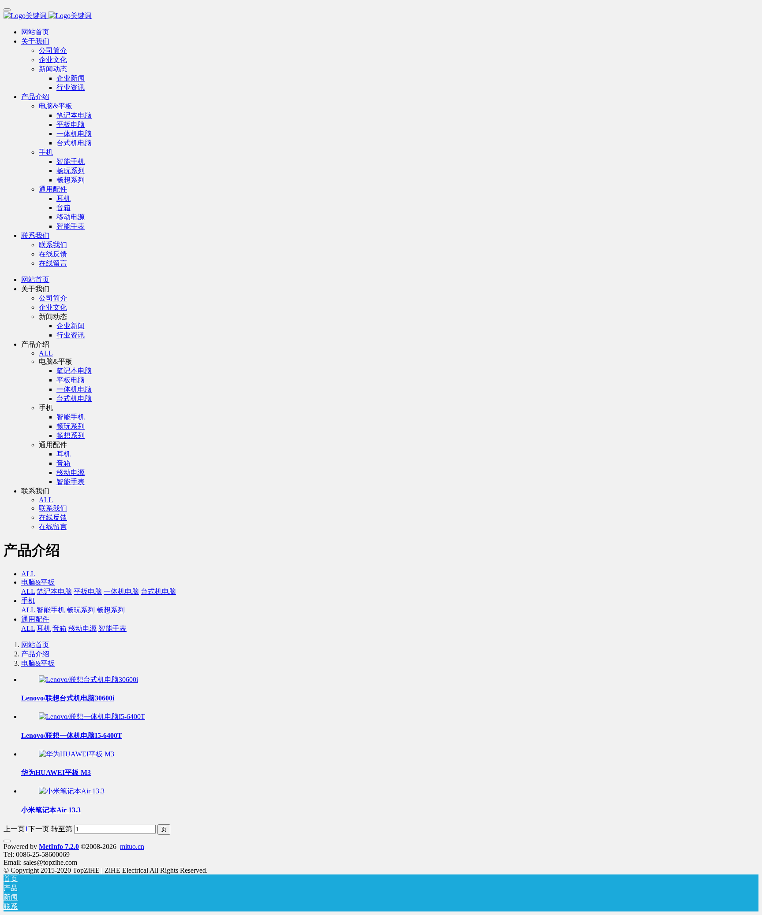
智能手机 (51, 610)
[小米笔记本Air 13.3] (72, 791)
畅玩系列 (81, 610)
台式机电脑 (158, 591)
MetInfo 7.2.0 (59, 846)
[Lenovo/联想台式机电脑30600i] (88, 679)
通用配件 (35, 619)
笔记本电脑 (54, 591)
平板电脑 (88, 591)
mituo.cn (132, 846)
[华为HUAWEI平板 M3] (76, 754)
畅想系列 (111, 610)
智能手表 (112, 628)
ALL (46, 353)
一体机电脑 (121, 591)
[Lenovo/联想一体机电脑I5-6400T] (92, 716)
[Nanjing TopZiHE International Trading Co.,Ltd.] (381, 16)
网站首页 (35, 32)
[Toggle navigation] (7, 9)
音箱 (59, 628)
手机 (28, 600)
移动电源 (82, 628)
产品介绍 (35, 654)
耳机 (44, 628)
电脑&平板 (38, 582)
